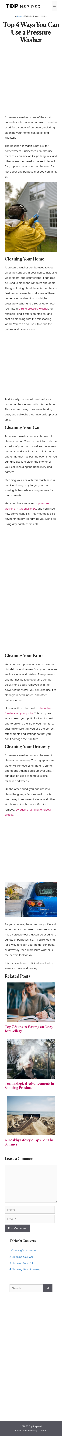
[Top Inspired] (23, 5)
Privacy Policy (30, 1430)
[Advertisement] (31, 84)
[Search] (47, 1288)
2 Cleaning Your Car (21, 1257)
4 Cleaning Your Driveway (25, 1269)
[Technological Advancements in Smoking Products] (31, 1076)
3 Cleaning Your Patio (22, 1263)
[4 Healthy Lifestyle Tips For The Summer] (31, 1132)
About (18, 1430)
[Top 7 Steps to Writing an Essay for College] (31, 1019)
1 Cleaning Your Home (23, 1250)
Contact (43, 1430)
